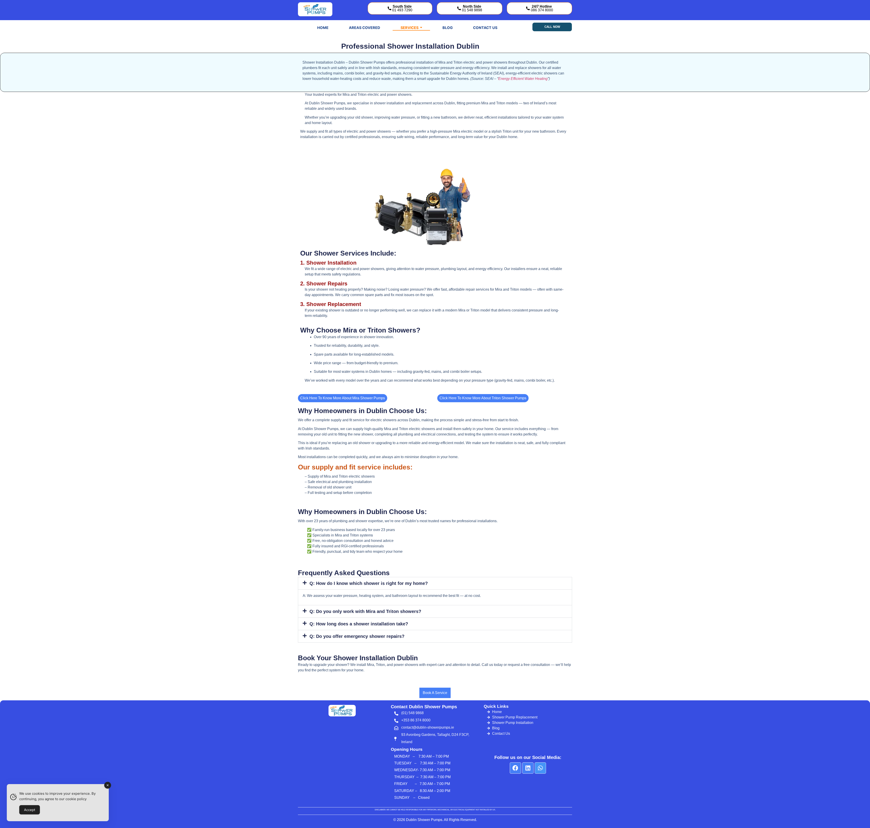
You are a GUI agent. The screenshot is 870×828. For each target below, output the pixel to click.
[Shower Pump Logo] (315, 9)
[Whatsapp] (540, 768)
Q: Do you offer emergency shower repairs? (356, 636)
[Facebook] (515, 768)
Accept (29, 810)
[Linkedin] (528, 768)
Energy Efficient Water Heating (523, 79)
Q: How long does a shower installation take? (358, 623)
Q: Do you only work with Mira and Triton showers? (365, 611)
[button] (435, 583)
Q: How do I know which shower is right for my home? (368, 583)
